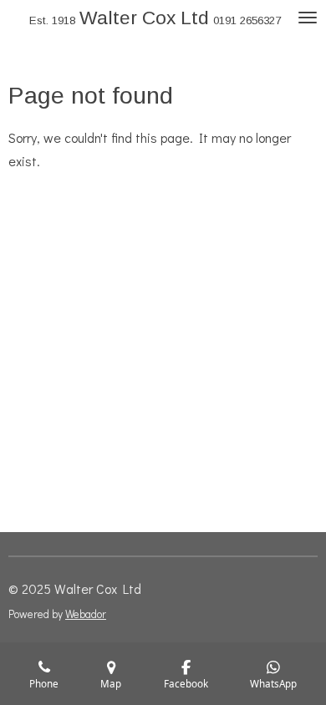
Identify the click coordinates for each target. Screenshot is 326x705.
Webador (85, 613)
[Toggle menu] (307, 18)
